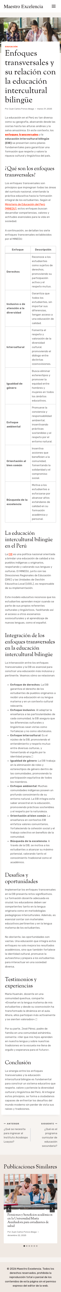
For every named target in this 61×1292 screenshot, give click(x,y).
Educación (11, 47)
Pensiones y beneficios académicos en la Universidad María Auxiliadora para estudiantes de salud (30, 1220)
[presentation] (30, 1191)
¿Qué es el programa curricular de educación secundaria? (49, 1134)
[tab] (24, 1246)
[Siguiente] (52, 1208)
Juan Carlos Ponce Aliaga (21, 108)
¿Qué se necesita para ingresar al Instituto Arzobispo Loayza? (16, 1132)
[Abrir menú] (53, 6)
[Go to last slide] (8, 1208)
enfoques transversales (21, 134)
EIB (11, 554)
